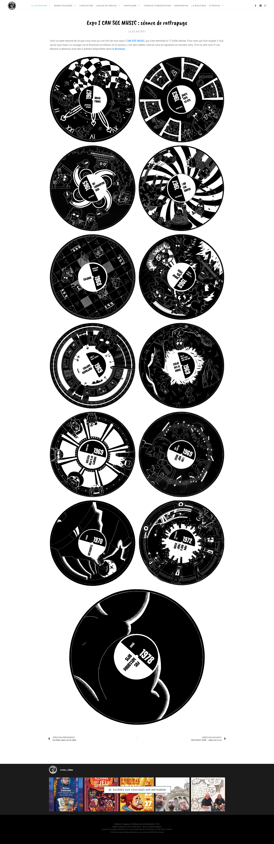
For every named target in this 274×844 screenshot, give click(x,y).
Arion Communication (152, 827)
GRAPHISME (130, 5)
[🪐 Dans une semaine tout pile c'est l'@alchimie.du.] (101, 794)
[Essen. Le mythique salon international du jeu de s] (172, 794)
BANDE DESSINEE (63, 5)
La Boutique (199, 5)
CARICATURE (86, 5)
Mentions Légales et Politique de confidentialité (134, 824)
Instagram (261, 6)
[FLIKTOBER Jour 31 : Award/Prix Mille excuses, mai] (208, 794)
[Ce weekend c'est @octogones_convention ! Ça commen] (66, 794)
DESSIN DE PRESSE (106, 5)
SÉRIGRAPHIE (181, 5)
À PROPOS (214, 5)
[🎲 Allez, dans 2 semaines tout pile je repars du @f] (137, 794)
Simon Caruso (118, 827)
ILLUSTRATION (39, 5)
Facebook (255, 6)
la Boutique (118, 48)
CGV (158, 824)
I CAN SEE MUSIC (135, 40)
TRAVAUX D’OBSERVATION (157, 5)
